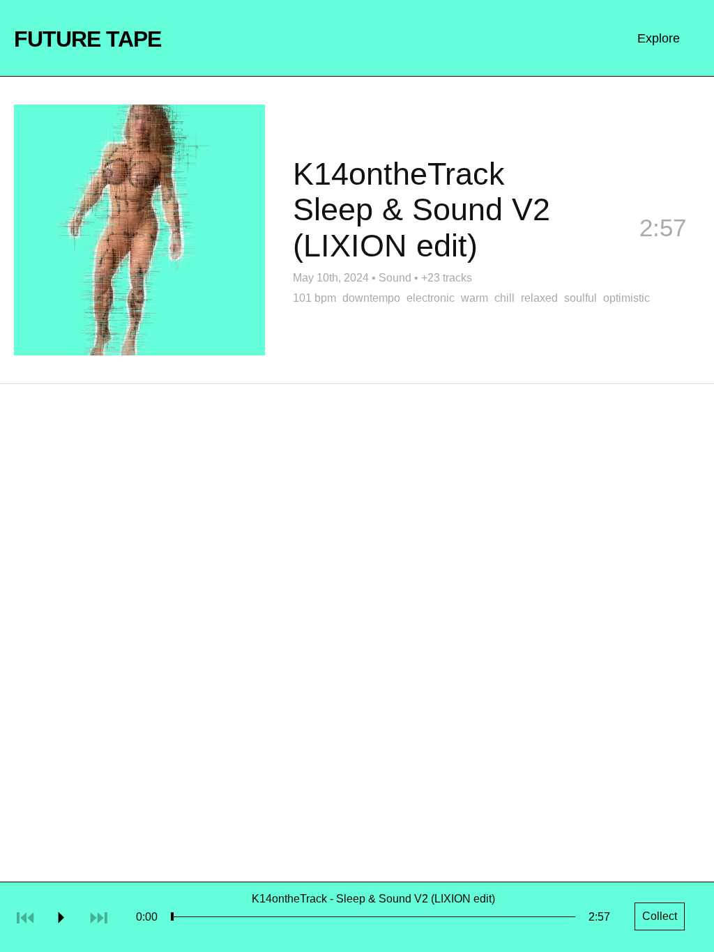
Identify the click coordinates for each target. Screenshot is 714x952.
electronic (431, 298)
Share (557, 250)
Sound (395, 278)
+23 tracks (446, 278)
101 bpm (314, 298)
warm (474, 298)
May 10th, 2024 (331, 278)
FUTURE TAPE (87, 39)
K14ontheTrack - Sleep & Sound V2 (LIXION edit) (373, 899)
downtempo (371, 298)
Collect (662, 250)
